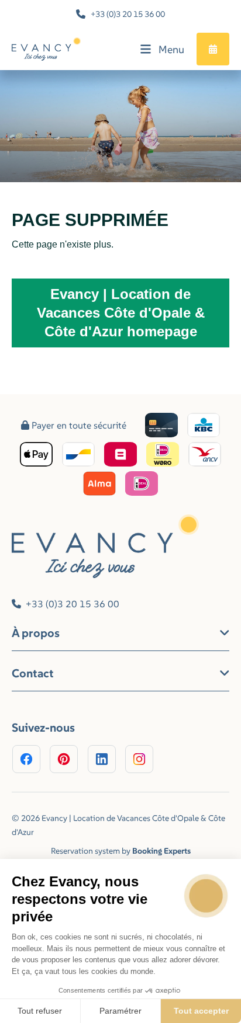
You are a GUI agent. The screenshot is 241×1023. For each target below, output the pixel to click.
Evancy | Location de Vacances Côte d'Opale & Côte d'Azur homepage (121, 312)
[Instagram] (139, 759)
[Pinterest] (64, 759)
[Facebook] (26, 759)
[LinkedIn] (102, 759)
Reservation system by (121, 850)
